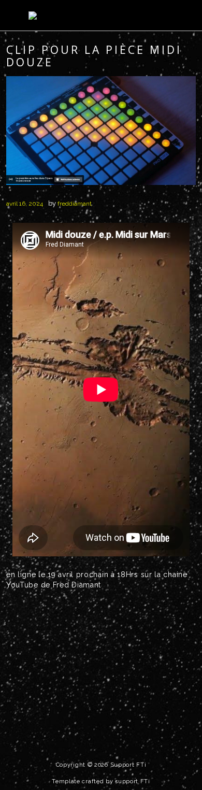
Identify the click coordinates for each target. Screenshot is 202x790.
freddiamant (74, 203)
